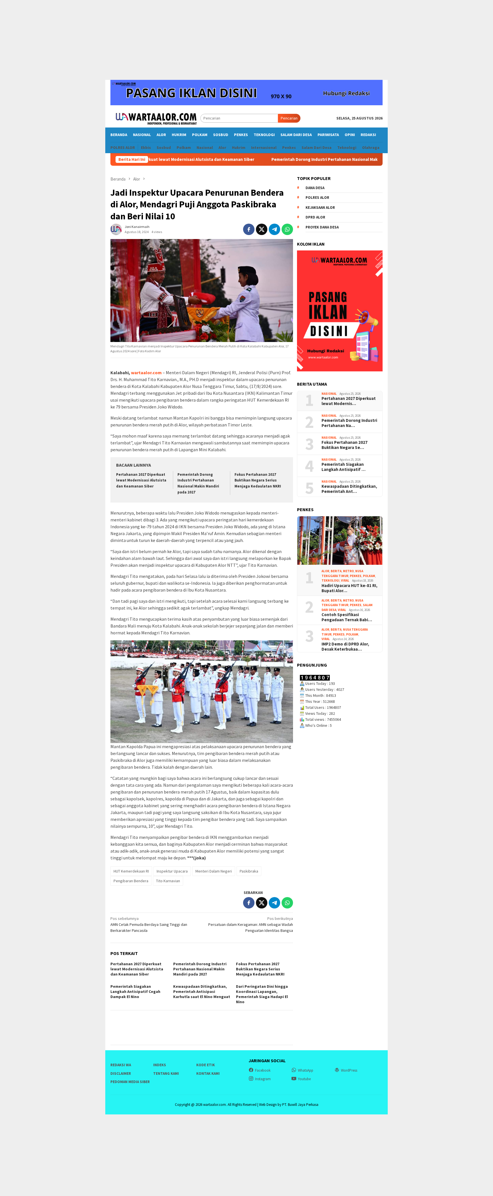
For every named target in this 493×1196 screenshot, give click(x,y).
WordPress (349, 1070)
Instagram (263, 1078)
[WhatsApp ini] (287, 229)
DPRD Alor (315, 217)
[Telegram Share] (274, 229)
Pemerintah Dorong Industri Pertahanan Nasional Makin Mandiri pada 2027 (300, 159)
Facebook (262, 1070)
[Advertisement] (246, 40)
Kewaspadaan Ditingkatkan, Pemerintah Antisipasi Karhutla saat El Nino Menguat (201, 991)
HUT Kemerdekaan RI (131, 871)
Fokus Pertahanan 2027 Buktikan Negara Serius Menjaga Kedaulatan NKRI (258, 480)
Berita (336, 571)
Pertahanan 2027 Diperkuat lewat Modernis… (349, 401)
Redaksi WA (120, 1065)
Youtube (304, 1078)
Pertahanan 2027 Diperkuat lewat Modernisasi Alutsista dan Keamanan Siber (141, 480)
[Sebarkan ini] (248, 229)
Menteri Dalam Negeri (213, 871)
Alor (325, 571)
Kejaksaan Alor (320, 207)
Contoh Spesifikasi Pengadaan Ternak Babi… (347, 617)
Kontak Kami (208, 1073)
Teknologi (331, 580)
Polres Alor (317, 197)
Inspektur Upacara (172, 871)
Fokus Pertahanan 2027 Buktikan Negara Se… (344, 445)
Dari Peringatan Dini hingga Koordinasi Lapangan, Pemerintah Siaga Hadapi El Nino (262, 994)
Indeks (159, 1065)
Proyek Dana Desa (322, 227)
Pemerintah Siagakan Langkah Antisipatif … (343, 467)
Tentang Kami (166, 1073)
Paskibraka (249, 871)
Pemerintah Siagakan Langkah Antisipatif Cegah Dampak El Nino (135, 991)
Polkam (369, 576)
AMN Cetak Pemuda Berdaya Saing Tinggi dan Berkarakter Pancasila (148, 924)
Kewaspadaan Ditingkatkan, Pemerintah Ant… (349, 489)
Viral (345, 580)
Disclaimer (120, 1073)
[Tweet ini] (261, 229)
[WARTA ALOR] (155, 117)
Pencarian (289, 118)
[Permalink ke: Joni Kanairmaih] (116, 229)
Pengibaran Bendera (131, 880)
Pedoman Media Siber (130, 1081)
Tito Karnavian (168, 880)
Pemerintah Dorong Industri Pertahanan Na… (349, 423)
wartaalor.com (146, 372)
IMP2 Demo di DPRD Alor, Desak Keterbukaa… (345, 646)
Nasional (329, 394)
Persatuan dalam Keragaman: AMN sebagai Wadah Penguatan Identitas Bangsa (250, 924)
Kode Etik (205, 1065)
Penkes (355, 576)
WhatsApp (305, 1070)
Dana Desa (315, 187)
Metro (348, 571)
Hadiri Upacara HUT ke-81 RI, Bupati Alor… (349, 588)
